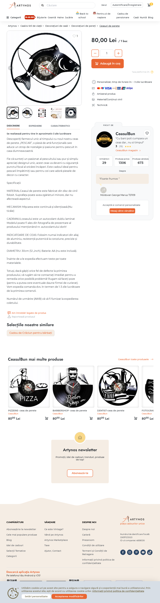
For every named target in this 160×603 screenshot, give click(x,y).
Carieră (86, 534)
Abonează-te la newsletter (21, 529)
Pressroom (88, 540)
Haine (60, 17)
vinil (120, 99)
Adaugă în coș (110, 63)
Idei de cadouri (14, 545)
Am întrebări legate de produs (29, 313)
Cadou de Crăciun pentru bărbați (30, 332)
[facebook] (123, 552)
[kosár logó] (149, 5)
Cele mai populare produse (21, 534)
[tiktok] (149, 552)
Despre (122, 171)
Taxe (47, 545)
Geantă (52, 17)
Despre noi (88, 529)
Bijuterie (42, 17)
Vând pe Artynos (53, 534)
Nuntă (143, 17)
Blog (150, 17)
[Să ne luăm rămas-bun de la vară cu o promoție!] (30, 17)
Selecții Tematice (16, 550)
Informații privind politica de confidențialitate (118, 591)
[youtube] (143, 552)
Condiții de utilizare (93, 545)
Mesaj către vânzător (122, 210)
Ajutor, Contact (52, 550)
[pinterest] (136, 552)
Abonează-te (80, 473)
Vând (104, 5)
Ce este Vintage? (53, 529)
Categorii (11, 556)
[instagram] (129, 552)
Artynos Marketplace (56, 540)
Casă (136, 17)
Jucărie (69, 17)
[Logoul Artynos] (19, 5)
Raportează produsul (23, 316)
